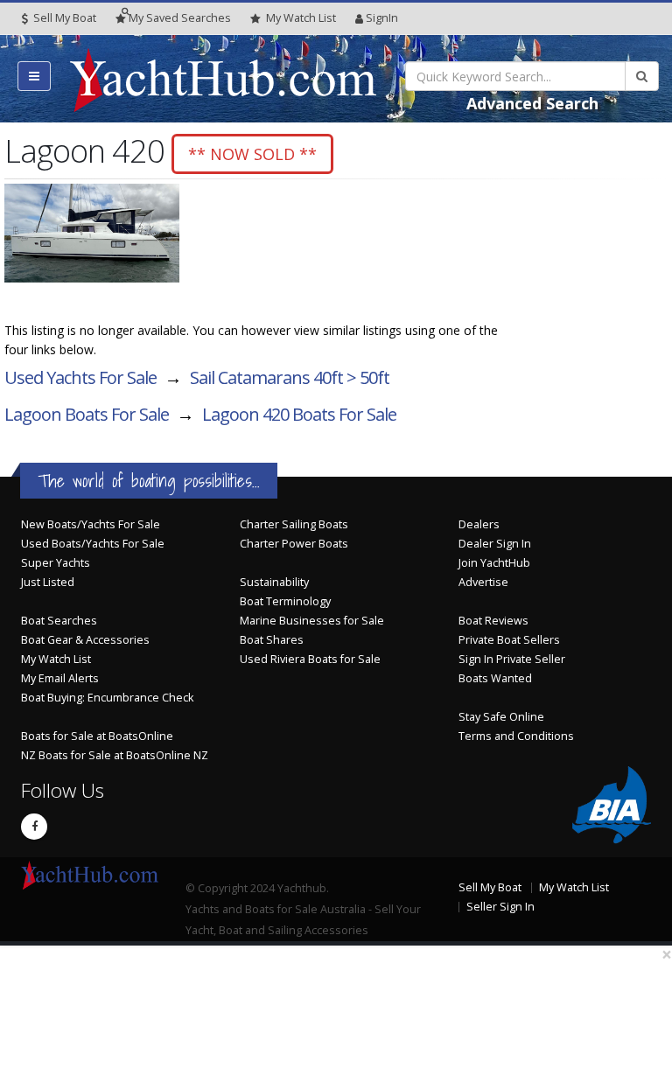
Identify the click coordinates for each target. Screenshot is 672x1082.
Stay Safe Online (501, 716)
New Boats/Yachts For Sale (90, 524)
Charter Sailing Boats (294, 524)
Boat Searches (59, 620)
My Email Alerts (60, 678)
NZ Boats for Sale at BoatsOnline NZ (114, 755)
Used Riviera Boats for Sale (310, 659)
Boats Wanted (495, 678)
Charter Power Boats (294, 543)
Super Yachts (55, 562)
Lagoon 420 (299, 414)
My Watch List (56, 659)
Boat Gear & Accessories (85, 639)
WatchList (301, 17)
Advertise (483, 582)
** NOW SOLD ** (252, 153)
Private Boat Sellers (509, 639)
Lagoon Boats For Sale (86, 414)
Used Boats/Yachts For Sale (92, 543)
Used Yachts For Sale (80, 377)
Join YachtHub (494, 562)
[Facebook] (34, 826)
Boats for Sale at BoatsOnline (97, 736)
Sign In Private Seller (511, 659)
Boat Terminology (285, 601)
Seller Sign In (500, 906)
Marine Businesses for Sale (312, 620)
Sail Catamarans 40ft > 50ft (289, 377)
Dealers (479, 524)
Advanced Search (532, 103)
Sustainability (274, 582)
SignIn (382, 17)
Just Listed (47, 582)
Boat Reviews (493, 620)
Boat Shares (272, 639)
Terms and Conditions (516, 736)
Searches (180, 17)
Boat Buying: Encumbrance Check (107, 697)
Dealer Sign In (494, 543)
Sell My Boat (63, 17)
